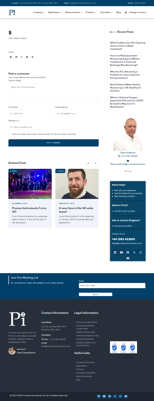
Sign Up (95, 294)
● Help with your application (124, 190)
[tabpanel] (128, 142)
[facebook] (10, 56)
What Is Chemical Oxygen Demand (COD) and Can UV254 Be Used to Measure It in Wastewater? (126, 102)
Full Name (13, 107)
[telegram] (27, 56)
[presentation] (125, 171)
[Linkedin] (115, 252)
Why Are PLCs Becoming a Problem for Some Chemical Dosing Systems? (125, 75)
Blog (78, 380)
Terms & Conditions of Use (87, 335)
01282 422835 (140, 3)
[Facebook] (128, 252)
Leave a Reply (14, 80)
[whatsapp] (21, 56)
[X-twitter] (134, 252)
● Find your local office (122, 226)
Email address (61, 107)
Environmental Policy (85, 326)
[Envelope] (128, 258)
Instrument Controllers (85, 373)
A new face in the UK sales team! (76, 210)
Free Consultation (26, 353)
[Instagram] (141, 252)
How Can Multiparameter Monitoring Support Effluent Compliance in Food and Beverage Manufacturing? (124, 60)
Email (81, 281)
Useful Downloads (84, 376)
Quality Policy (82, 328)
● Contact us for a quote (123, 211)
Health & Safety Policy (85, 332)
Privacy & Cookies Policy (86, 322)
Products (80, 369)
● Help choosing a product (123, 196)
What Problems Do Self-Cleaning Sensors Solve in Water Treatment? (127, 46)
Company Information (85, 362)
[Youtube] (121, 252)
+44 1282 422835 (58, 339)
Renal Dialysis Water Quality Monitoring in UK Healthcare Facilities (125, 88)
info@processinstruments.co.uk (83, 3)
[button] (88, 163)
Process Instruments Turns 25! (29, 210)
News (14, 171)
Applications (81, 366)
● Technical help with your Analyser (127, 193)
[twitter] (16, 56)
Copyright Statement (85, 339)
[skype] (32, 56)
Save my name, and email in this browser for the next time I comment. (44, 134)
